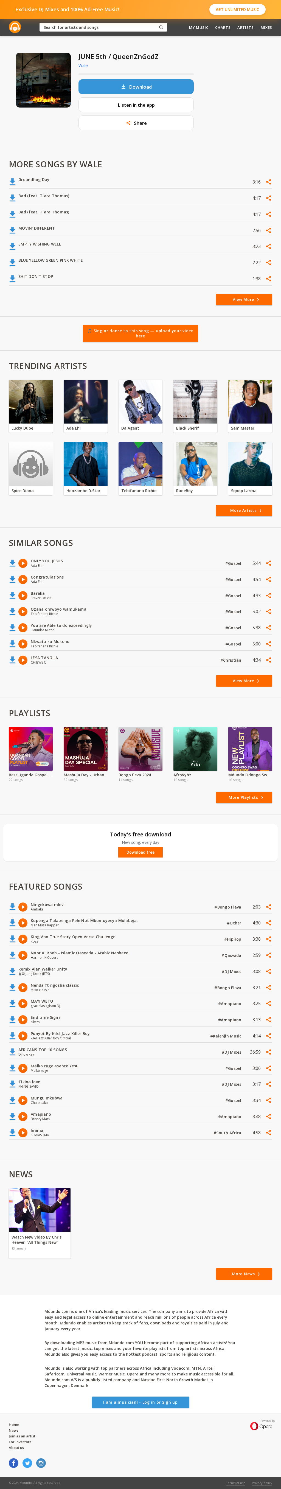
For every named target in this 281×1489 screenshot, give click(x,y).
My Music (198, 27)
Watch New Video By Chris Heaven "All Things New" (36, 1239)
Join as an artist (22, 1436)
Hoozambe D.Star (83, 490)
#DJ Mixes (232, 971)
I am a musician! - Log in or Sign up (140, 1402)
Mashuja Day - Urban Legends (86, 774)
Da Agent (130, 428)
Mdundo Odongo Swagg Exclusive (250, 774)
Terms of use (235, 1483)
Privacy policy (262, 1483)
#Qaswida (232, 955)
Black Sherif (187, 428)
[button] (136, 122)
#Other (235, 923)
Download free (140, 852)
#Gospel (234, 563)
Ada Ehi (73, 428)
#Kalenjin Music (226, 1036)
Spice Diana (23, 490)
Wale (83, 65)
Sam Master (242, 428)
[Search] (161, 27)
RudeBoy (184, 490)
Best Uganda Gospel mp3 (31, 774)
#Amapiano (230, 1003)
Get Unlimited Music (237, 9)
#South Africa (228, 1132)
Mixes (266, 27)
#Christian (231, 660)
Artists (245, 27)
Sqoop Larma (244, 490)
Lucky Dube (22, 428)
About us (16, 1447)
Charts (223, 27)
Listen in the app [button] (136, 105)
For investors (20, 1441)
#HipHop (233, 939)
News (13, 1430)
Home (14, 1424)
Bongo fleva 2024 (135, 774)
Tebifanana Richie (138, 490)
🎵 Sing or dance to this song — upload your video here (140, 333)
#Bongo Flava (228, 907)
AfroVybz (182, 774)
